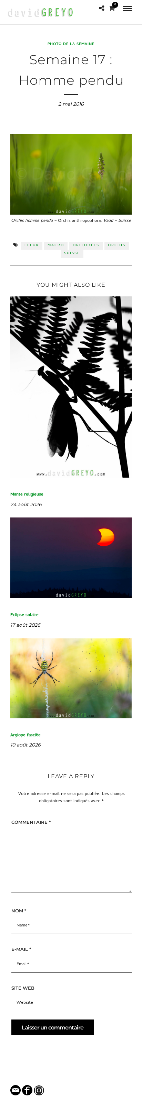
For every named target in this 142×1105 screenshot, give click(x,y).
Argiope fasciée (25, 735)
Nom (18, 910)
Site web (22, 988)
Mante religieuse (26, 494)
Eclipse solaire (24, 615)
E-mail (21, 949)
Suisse (72, 253)
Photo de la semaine (71, 44)
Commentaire (31, 822)
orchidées (86, 245)
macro (56, 245)
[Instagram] (75, 1076)
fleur (31, 245)
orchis (116, 245)
